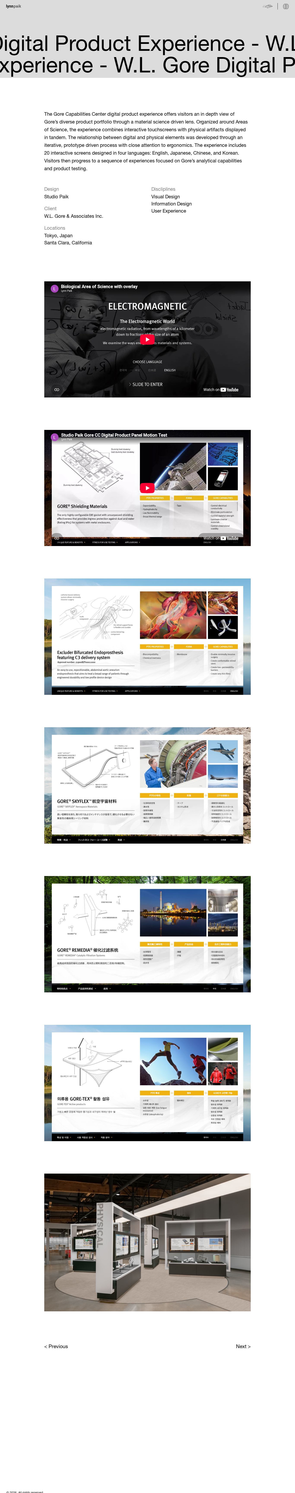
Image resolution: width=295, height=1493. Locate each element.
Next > (243, 1346)
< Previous (56, 1346)
